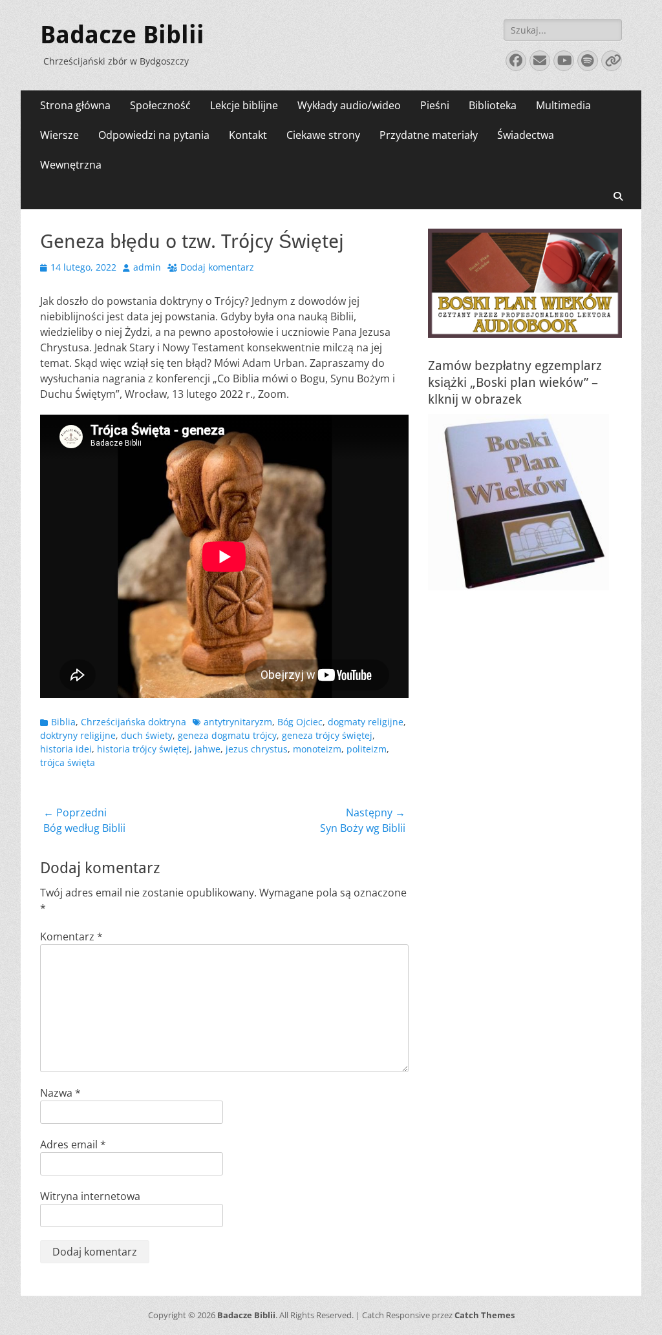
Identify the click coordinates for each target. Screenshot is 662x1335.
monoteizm (317, 749)
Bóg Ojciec (300, 722)
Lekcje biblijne (244, 105)
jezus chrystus (257, 749)
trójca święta (67, 762)
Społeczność (160, 105)
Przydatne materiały (428, 135)
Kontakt (248, 135)
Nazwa (60, 1093)
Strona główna (75, 105)
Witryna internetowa (90, 1196)
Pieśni (434, 105)
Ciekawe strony (323, 135)
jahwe (207, 749)
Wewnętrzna (70, 165)
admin (147, 267)
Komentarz (71, 936)
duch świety (147, 735)
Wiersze (59, 135)
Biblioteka (493, 105)
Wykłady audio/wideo (349, 105)
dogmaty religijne (365, 722)
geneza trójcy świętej (327, 735)
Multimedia (563, 105)
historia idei (66, 749)
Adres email (73, 1144)
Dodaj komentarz (217, 267)
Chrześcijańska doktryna (133, 722)
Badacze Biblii (122, 35)
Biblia (63, 722)
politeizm (367, 749)
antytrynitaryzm (238, 722)
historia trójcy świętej (143, 749)
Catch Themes (484, 1315)
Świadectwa (525, 135)
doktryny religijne (78, 735)
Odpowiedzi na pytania (153, 135)
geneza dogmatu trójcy (227, 735)
